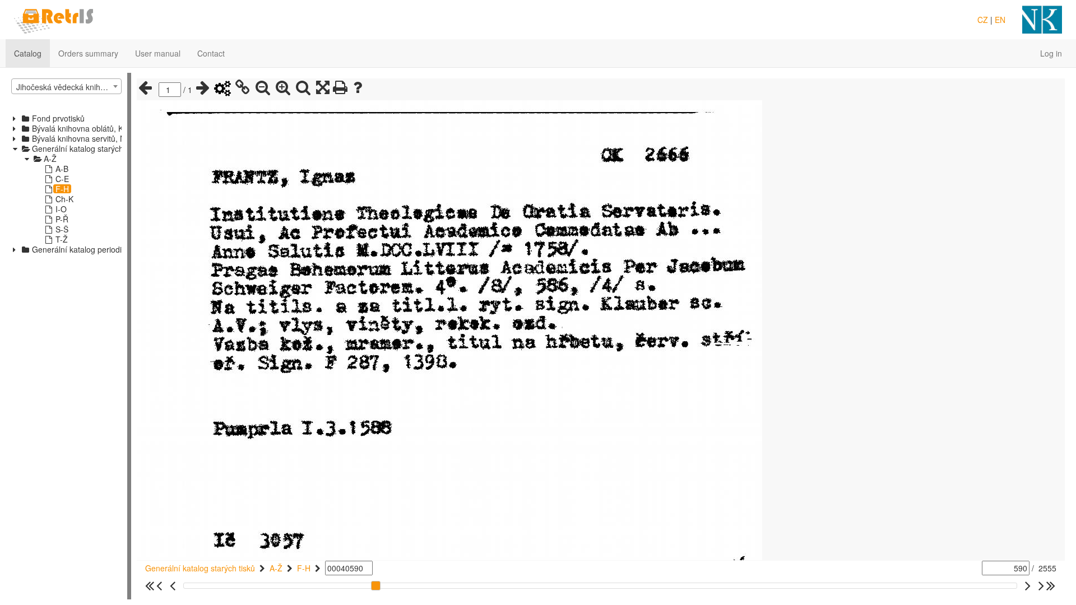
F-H (303, 568)
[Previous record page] (145, 87)
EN (1000, 19)
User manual (157, 53)
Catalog (27, 53)
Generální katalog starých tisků (200, 568)
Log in (1051, 53)
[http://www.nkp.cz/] (1042, 18)
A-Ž (276, 568)
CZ (982, 19)
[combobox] (66, 86)
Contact (211, 53)
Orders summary (88, 53)
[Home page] (53, 18)
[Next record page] (202, 87)
